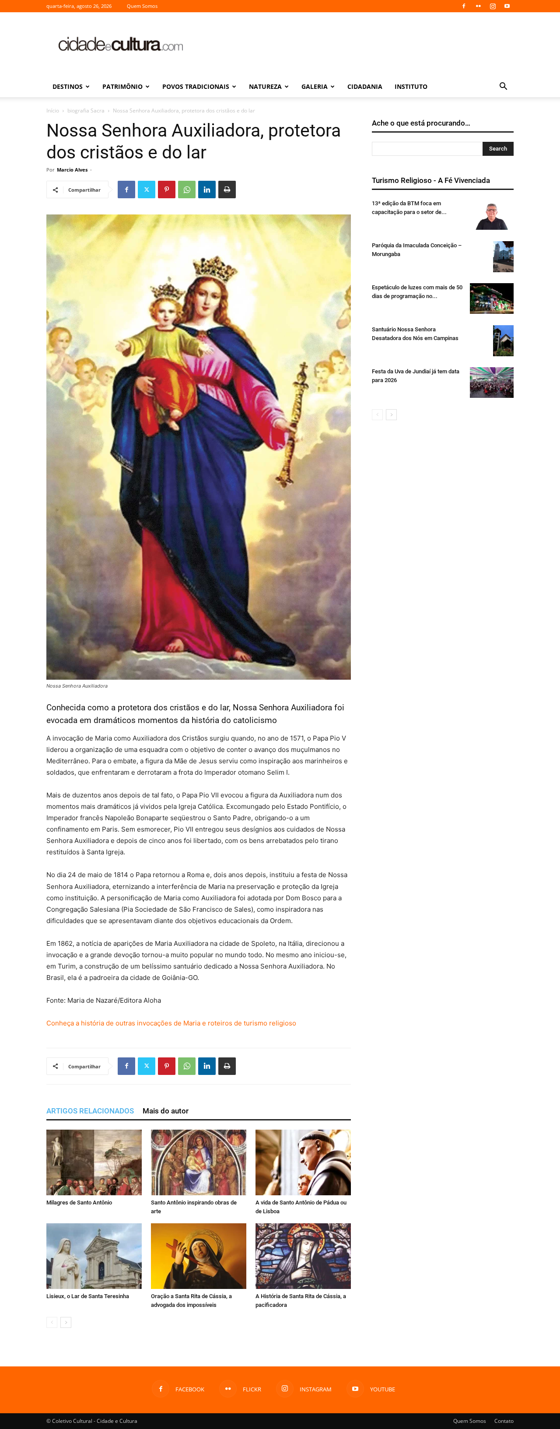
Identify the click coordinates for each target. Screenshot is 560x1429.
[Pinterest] (166, 189)
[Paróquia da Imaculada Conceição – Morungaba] (503, 256)
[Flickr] (478, 6)
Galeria (314, 86)
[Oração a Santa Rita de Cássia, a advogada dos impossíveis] (198, 1256)
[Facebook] (463, 6)
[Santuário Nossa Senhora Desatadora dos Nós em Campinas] (503, 340)
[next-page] (65, 1322)
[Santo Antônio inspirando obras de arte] (198, 1162)
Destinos (67, 86)
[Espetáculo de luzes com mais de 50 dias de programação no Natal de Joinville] (492, 298)
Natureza (265, 86)
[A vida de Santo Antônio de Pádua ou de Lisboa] (303, 1162)
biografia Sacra (86, 110)
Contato (504, 1421)
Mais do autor (166, 1110)
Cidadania (364, 86)
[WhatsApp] (187, 189)
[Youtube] (507, 6)
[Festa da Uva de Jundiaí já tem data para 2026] (492, 382)
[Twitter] (146, 189)
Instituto (411, 86)
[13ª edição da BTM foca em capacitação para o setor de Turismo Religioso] (492, 214)
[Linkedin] (207, 189)
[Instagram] (492, 6)
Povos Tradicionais (195, 86)
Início (52, 110)
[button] (503, 87)
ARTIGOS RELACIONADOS (90, 1110)
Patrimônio (122, 86)
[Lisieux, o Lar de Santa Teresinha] (94, 1256)
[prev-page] (51, 1322)
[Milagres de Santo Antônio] (94, 1162)
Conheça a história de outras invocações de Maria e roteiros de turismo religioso (171, 1023)
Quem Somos (142, 6)
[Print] (227, 189)
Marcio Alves (72, 169)
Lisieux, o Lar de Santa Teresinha (87, 1296)
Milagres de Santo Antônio (79, 1202)
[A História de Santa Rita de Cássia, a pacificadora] (303, 1256)
